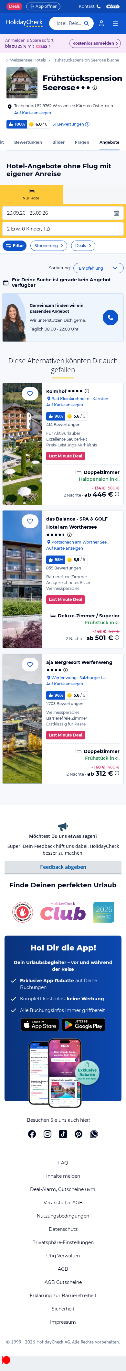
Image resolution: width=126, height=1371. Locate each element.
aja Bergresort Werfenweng (79, 662)
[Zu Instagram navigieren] (47, 1134)
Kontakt (87, 6)
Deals (14, 6)
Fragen (82, 142)
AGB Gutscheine (63, 1282)
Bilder (58, 142)
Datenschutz (63, 1229)
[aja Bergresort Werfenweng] (22, 718)
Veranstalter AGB (63, 1203)
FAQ (63, 1163)
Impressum (63, 1322)
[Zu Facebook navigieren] (32, 1134)
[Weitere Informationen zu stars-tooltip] (94, 87)
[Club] (42, 46)
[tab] (31, 194)
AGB (63, 1269)
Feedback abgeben (63, 867)
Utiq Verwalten (63, 1256)
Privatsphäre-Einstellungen (63, 1242)
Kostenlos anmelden (93, 43)
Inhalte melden (63, 1176)
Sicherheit (63, 1309)
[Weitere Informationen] (117, 494)
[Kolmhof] (22, 444)
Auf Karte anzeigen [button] (32, 112)
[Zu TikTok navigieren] (63, 1134)
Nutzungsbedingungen (63, 1216)
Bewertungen (28, 142)
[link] (101, 23)
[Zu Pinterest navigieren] (78, 1134)
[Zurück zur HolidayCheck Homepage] (24, 23)
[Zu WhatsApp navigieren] (94, 1134)
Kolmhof (56, 391)
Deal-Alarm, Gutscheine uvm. (63, 1189)
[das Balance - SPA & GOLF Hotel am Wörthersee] (22, 579)
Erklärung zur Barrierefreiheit (63, 1295)
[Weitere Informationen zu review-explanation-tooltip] (87, 124)
